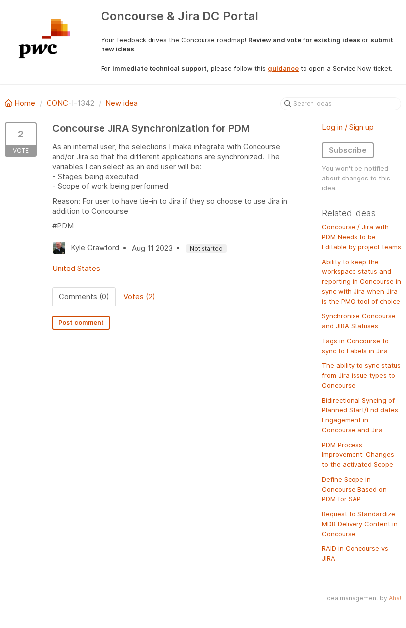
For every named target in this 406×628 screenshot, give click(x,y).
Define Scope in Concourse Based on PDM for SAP (354, 489)
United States (76, 268)
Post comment (81, 322)
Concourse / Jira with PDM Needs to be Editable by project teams (361, 237)
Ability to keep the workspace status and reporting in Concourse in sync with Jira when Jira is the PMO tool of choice (361, 281)
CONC (57, 103)
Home (24, 103)
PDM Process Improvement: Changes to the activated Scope (358, 454)
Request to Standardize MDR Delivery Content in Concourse (360, 524)
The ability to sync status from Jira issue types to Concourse (361, 375)
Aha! (395, 598)
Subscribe (348, 150)
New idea (121, 103)
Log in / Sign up (348, 127)
